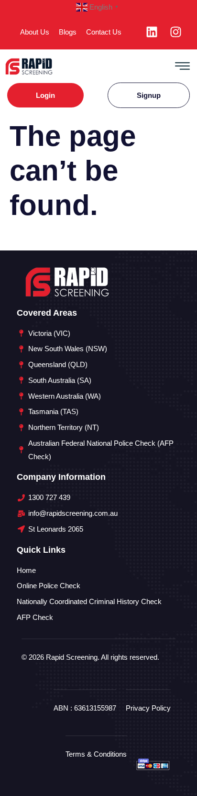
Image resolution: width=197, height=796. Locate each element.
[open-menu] (182, 66)
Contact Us (103, 32)
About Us (34, 32)
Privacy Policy (148, 708)
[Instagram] (176, 32)
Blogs (68, 32)
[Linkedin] (152, 32)
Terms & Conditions (96, 754)
